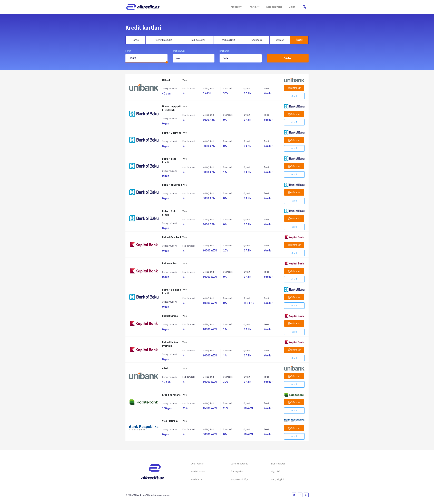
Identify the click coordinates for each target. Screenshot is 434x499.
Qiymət (280, 40)
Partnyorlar (237, 471)
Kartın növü (179, 51)
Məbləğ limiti (228, 40)
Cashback (256, 40)
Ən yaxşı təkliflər (239, 479)
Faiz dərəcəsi (198, 40)
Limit (128, 51)
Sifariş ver (296, 88)
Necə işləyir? (277, 479)
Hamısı (135, 40)
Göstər (287, 58)
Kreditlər (236, 6)
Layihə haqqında (239, 463)
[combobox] (194, 58)
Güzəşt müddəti (163, 40)
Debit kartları (197, 463)
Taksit (299, 40)
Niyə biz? (275, 471)
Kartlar (254, 6)
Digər (292, 6)
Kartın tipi (225, 51)
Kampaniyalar (274, 6)
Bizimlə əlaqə (278, 463)
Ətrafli (294, 96)
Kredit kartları (198, 471)
